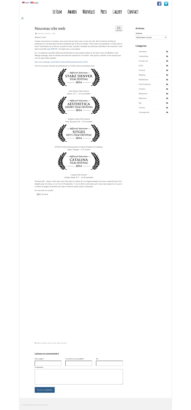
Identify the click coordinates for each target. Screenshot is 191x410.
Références (143, 98)
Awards (72, 11)
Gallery (117, 11)
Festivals (47, 33)
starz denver (64, 343)
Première (142, 89)
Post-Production (145, 84)
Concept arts (143, 61)
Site (97, 359)
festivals (54, 343)
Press (104, 11)
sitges (58, 343)
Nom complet (39, 359)
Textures (142, 108)
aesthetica (38, 343)
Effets (141, 66)
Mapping (142, 75)
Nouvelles (89, 11)
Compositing (143, 56)
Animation (143, 52)
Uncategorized (144, 112)
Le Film (57, 11)
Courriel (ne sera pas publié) (74, 359)
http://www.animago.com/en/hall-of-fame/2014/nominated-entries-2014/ (61, 62)
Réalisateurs (143, 94)
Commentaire (39, 367)
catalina (49, 343)
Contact (133, 11)
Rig (140, 103)
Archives (139, 33)
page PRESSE (52, 49)
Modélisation (143, 80)
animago (44, 343)
